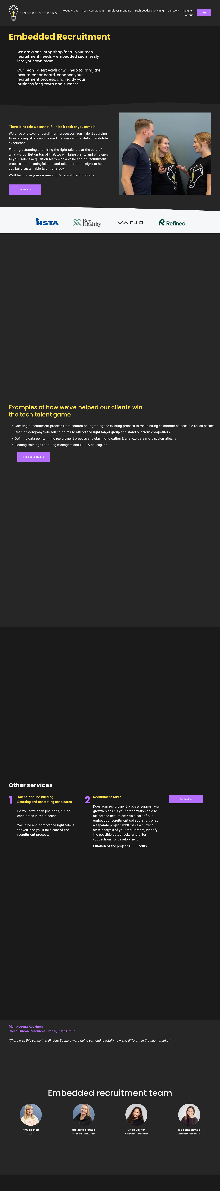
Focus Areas (70, 10)
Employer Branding (119, 10)
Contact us (25, 189)
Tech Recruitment (93, 10)
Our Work (173, 10)
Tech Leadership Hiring (149, 10)
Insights (188, 10)
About (189, 15)
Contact (204, 13)
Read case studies (33, 456)
